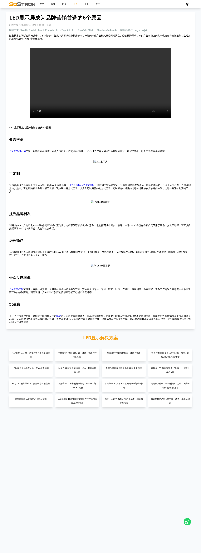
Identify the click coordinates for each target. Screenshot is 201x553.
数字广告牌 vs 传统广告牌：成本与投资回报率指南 (124, 400)
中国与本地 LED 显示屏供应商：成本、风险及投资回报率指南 (170, 354)
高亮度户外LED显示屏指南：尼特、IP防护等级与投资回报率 (170, 385)
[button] (187, 4)
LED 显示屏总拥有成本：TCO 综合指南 (31, 368)
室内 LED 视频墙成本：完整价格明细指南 (31, 383)
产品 (42, 4)
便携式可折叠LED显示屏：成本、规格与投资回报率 (77, 354)
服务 (87, 4)
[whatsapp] (187, 521)
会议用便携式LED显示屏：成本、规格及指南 (170, 400)
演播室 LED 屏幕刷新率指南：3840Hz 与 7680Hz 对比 (77, 385)
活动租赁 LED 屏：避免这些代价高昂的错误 (31, 354)
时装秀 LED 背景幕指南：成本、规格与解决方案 (77, 370)
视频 (53, 4)
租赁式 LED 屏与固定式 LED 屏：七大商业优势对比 (170, 370)
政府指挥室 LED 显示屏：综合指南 (31, 398)
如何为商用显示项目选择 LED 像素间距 (124, 368)
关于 (98, 4)
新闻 (75, 4)
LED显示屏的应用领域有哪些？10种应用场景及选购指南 (77, 400)
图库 (64, 4)
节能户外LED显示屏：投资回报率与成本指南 (123, 385)
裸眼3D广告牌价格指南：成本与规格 (124, 352)
